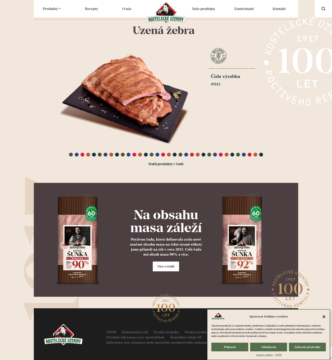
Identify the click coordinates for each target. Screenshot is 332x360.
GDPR (278, 354)
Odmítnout (268, 347)
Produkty (50, 9)
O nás (126, 9)
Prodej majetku (166, 332)
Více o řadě (165, 266)
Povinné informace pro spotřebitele (135, 337)
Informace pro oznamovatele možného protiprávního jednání (156, 342)
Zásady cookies (264, 354)
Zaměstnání (244, 9)
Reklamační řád (135, 332)
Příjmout (230, 347)
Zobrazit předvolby (307, 347)
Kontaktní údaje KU (186, 337)
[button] (324, 316)
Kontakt (279, 9)
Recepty (91, 9)
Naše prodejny (203, 9)
